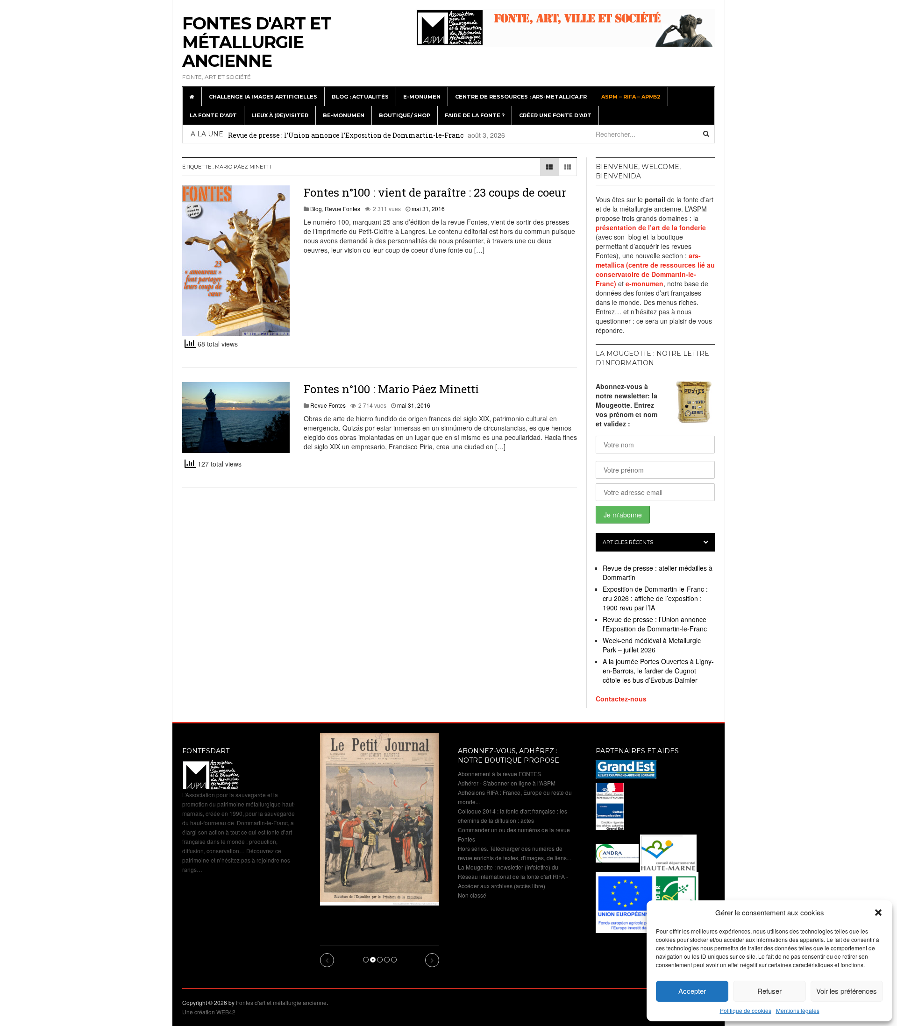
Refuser (769, 991)
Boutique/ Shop (404, 115)
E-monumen (422, 96)
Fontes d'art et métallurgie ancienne (256, 42)
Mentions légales (797, 1010)
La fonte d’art (213, 115)
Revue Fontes (342, 208)
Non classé (472, 895)
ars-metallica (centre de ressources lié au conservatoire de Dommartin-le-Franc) (655, 269)
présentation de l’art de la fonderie (651, 227)
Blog (316, 208)
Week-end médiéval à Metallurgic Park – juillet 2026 (652, 645)
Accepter (692, 991)
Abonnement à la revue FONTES (499, 774)
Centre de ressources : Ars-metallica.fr (521, 96)
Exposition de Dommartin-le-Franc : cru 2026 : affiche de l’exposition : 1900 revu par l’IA (655, 598)
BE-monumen (343, 115)
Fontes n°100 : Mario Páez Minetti (391, 389)
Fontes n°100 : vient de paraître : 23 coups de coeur (435, 192)
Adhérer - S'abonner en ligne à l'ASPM (506, 783)
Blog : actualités (360, 96)
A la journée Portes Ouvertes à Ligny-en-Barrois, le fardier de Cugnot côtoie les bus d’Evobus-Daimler (658, 671)
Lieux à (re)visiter (279, 115)
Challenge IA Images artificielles (263, 96)
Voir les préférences (846, 991)
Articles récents (628, 542)
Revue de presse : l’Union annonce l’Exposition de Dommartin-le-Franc (345, 135)
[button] (878, 912)
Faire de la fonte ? (475, 115)
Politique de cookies (745, 1010)
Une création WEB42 (208, 1012)
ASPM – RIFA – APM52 (631, 96)
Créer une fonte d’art (555, 115)
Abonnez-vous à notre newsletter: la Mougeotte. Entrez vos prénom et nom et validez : (626, 405)
